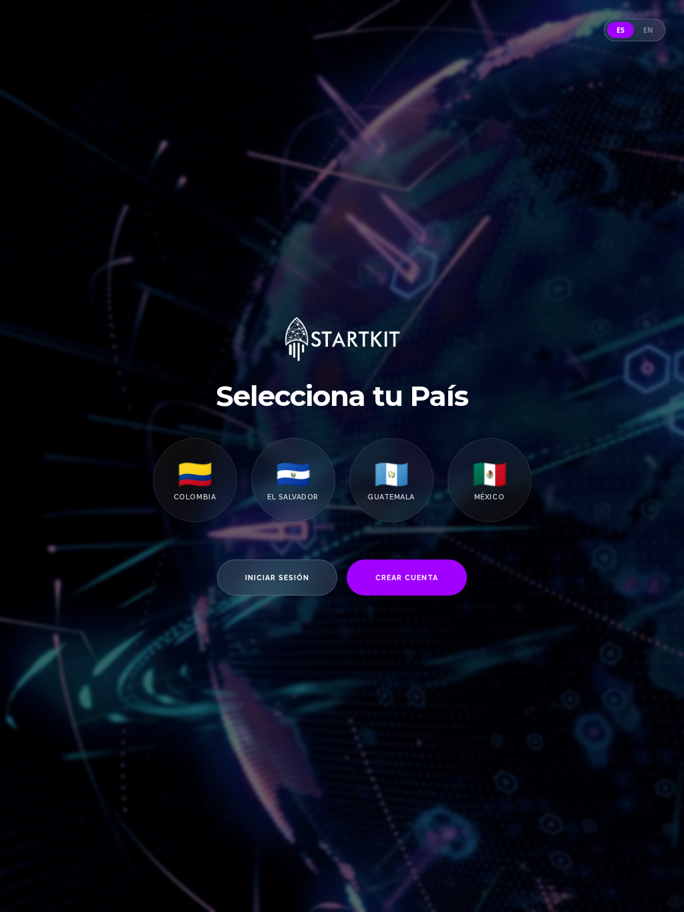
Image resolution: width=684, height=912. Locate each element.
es (621, 30)
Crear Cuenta (407, 578)
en (648, 30)
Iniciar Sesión (277, 578)
